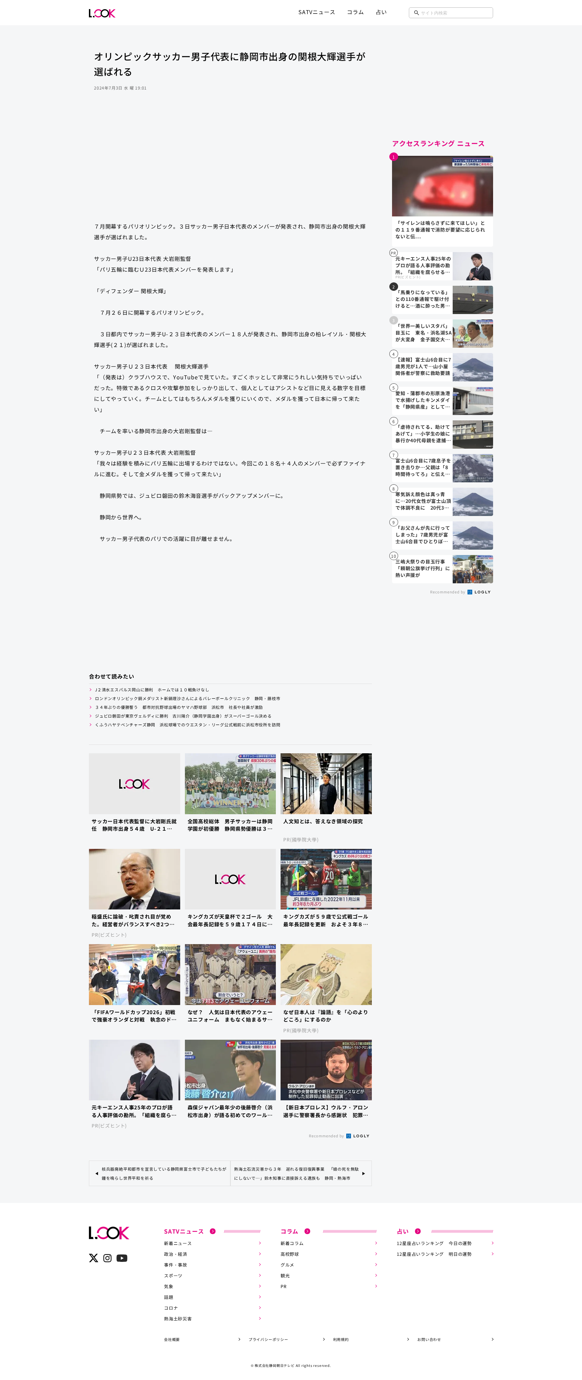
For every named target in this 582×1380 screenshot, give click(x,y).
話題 (168, 1297)
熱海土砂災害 (178, 1318)
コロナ (171, 1308)
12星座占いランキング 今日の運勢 (434, 1243)
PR (284, 1286)
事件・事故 (175, 1265)
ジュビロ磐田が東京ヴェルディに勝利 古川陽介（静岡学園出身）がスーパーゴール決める (183, 716)
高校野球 (290, 1254)
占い (381, 12)
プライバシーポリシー (268, 1339)
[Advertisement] (230, 163)
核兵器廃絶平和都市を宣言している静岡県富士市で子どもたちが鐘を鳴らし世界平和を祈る (164, 1173)
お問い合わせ (429, 1339)
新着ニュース (178, 1243)
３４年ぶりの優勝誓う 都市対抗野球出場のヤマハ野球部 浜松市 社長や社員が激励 (179, 707)
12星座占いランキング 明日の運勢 (434, 1254)
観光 (285, 1275)
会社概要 (172, 1339)
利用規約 (341, 1339)
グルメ (287, 1265)
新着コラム (292, 1243)
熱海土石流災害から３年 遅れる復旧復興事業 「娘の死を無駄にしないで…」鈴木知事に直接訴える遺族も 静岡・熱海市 (296, 1173)
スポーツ (173, 1275)
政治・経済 (175, 1254)
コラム (355, 12)
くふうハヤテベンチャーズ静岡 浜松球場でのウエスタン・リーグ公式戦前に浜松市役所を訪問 (190, 724)
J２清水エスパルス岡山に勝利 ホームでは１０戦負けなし (152, 689)
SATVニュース (316, 12)
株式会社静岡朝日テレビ (275, 1365)
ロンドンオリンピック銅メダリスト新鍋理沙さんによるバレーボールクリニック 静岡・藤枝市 (187, 698)
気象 (168, 1286)
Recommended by (327, 1135)
